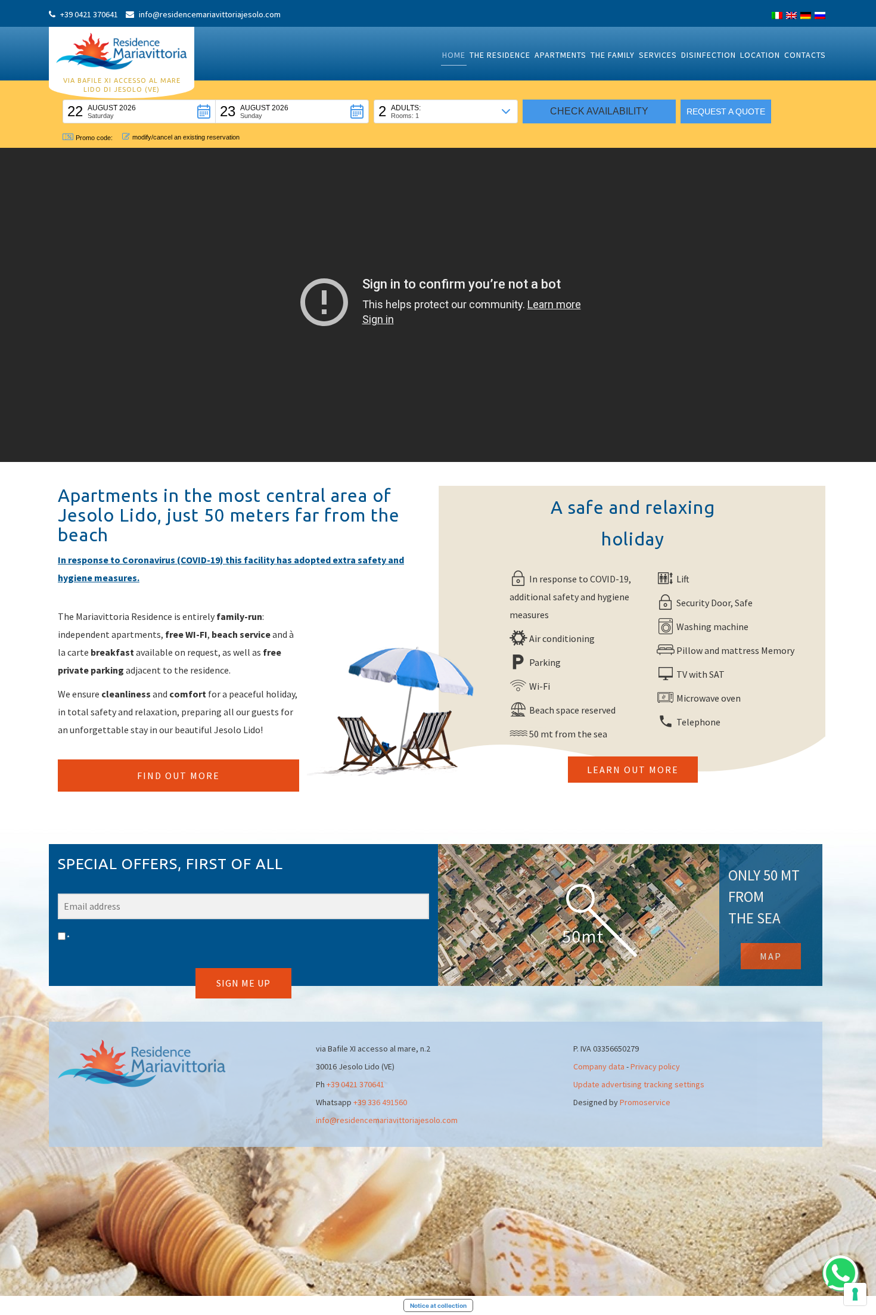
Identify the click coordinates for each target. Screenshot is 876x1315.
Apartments (560, 54)
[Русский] (820, 15)
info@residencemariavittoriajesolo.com (387, 1120)
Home (453, 54)
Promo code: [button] (94, 137)
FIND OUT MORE (178, 775)
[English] (791, 15)
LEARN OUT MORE (633, 770)
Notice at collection (438, 1305)
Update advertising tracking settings (638, 1084)
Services (658, 54)
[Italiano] (777, 15)
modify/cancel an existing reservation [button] (186, 137)
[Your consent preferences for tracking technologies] (855, 1294)
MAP (771, 956)
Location (760, 54)
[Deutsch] (806, 15)
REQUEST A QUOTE (725, 111)
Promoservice (645, 1102)
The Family (613, 54)
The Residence (500, 54)
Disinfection (708, 54)
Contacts (805, 54)
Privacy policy (655, 1066)
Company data (599, 1066)
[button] (139, 111)
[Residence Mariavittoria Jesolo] (121, 50)
